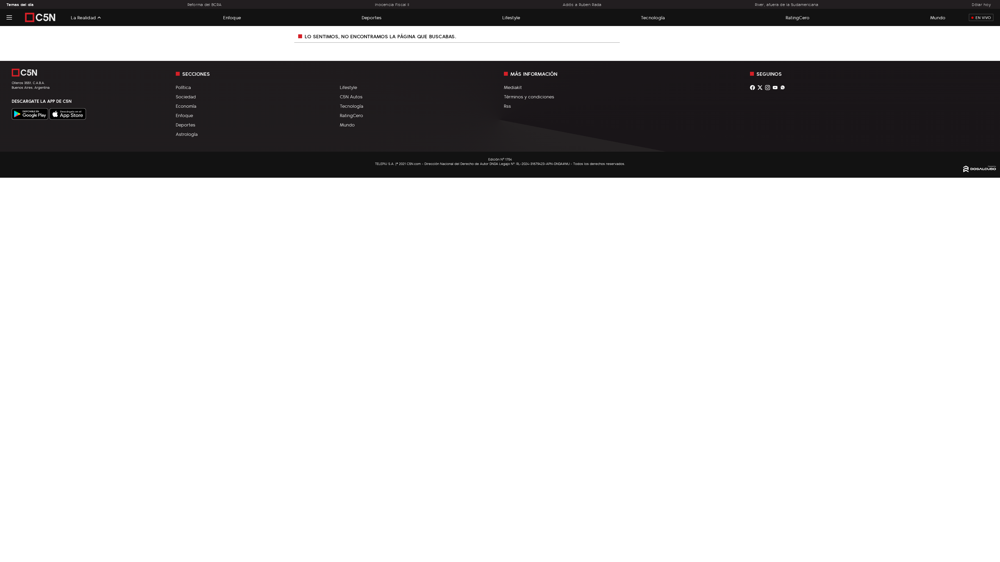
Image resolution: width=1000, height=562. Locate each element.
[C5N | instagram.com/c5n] (769, 87)
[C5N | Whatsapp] (784, 87)
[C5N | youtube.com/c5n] (776, 87)
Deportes (372, 17)
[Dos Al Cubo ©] (979, 170)
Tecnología (653, 17)
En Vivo (983, 17)
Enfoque (232, 17)
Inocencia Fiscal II (392, 4)
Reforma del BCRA (205, 4)
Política (183, 87)
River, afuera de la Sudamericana (786, 4)
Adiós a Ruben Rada (582, 4)
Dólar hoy (981, 4)
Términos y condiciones (529, 96)
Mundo (937, 17)
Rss (507, 106)
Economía (186, 106)
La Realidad (83, 17)
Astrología (187, 134)
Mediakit (513, 87)
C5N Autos (351, 96)
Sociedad (186, 96)
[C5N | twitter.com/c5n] (761, 87)
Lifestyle (511, 17)
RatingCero (798, 17)
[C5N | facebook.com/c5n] (754, 87)
